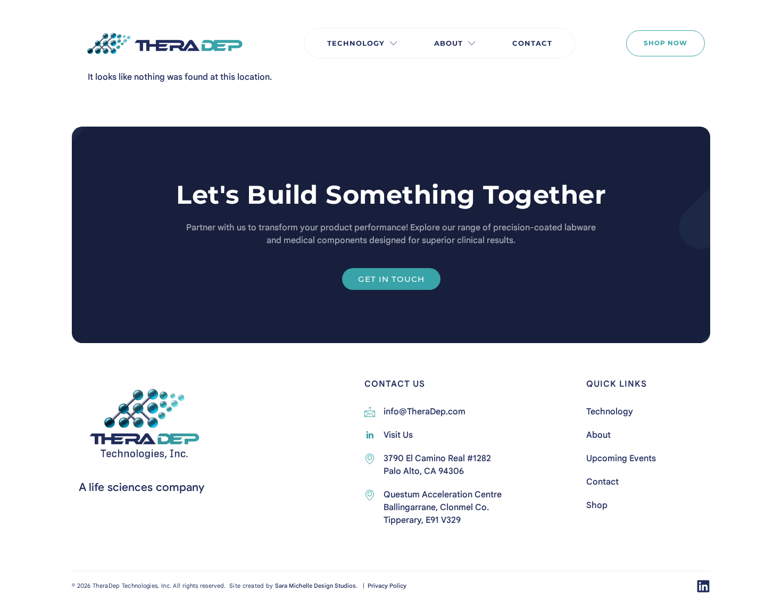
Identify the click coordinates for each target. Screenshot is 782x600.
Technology (356, 43)
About (448, 43)
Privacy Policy (386, 585)
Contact (532, 43)
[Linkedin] (703, 586)
